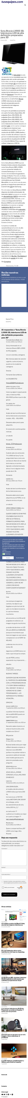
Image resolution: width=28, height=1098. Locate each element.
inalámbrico (5, 207)
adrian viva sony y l (11, 386)
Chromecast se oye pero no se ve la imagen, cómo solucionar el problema (13, 1036)
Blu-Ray (14, 256)
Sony (14, 88)
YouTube (17, 216)
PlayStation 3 (21, 256)
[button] (3, 554)
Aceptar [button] (8, 557)
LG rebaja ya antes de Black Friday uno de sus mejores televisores (13, 924)
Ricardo (8, 823)
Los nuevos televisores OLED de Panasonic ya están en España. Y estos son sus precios (12, 1010)
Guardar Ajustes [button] (20, 557)
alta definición (8, 196)
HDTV (16, 196)
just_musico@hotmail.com (15, 819)
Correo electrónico (6, 874)
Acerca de (4, 1074)
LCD (11, 187)
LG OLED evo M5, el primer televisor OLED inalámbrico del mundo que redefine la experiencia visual (13, 979)
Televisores (10, 266)
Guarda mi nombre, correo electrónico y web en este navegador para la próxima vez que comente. (15, 882)
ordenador (21, 209)
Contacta (4, 1086)
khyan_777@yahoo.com (14, 444)
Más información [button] (6, 551)
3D (14, 84)
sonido (13, 258)
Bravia (21, 99)
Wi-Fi (11, 207)
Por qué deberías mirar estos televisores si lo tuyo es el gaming (12, 951)
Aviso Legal (4, 1092)
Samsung (10, 94)
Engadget (7, 261)
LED (8, 126)
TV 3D (16, 266)
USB (17, 236)
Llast (7, 781)
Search (25, 5)
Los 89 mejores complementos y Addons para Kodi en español (12, 1061)
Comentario (4, 848)
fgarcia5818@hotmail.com (15, 383)
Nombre (3, 867)
